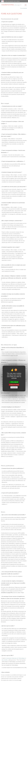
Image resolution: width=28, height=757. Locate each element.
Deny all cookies (14, 384)
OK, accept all (14, 382)
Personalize (14, 387)
